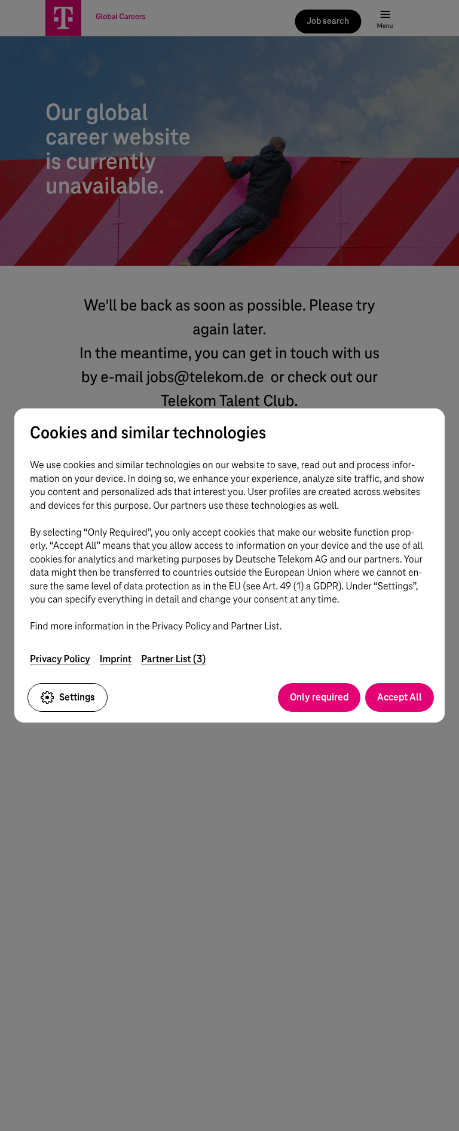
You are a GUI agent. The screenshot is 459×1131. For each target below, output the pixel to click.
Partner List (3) (173, 659)
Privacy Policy (60, 659)
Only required (319, 697)
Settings (77, 697)
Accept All (399, 697)
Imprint (115, 659)
